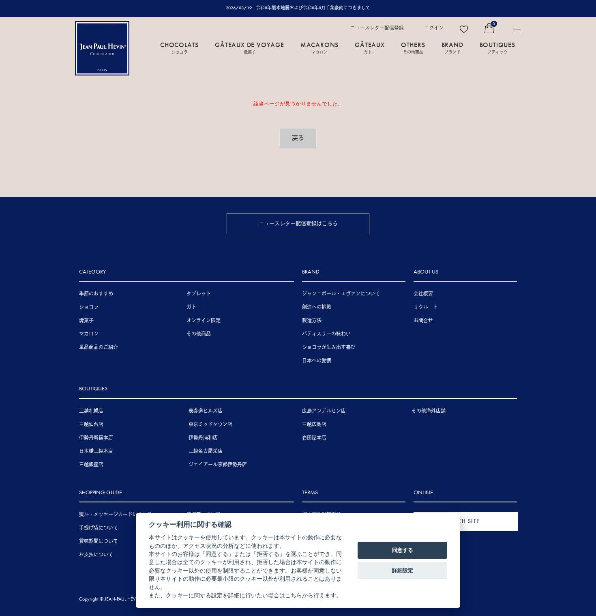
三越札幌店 (91, 411)
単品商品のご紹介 (98, 347)
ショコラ (89, 307)
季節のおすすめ (96, 294)
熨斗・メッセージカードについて (115, 514)
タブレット (199, 294)
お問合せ (423, 320)
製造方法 (312, 320)
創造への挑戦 (316, 307)
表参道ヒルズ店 (206, 411)
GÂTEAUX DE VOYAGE (249, 47)
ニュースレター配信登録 (377, 28)
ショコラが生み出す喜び (329, 347)
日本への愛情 (316, 361)
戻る (298, 138)
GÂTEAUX (370, 47)
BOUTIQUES (497, 47)
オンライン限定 (204, 320)
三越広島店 (314, 424)
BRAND (452, 47)
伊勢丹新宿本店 (96, 438)
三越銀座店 (91, 464)
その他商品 (199, 334)
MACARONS (319, 47)
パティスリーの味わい (326, 334)
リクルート (426, 307)
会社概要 (423, 294)
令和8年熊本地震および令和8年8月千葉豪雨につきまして (313, 8)
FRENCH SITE (461, 521)
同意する (402, 550)
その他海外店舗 (429, 411)
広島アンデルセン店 (324, 411)
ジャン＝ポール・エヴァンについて (341, 294)
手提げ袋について (98, 528)
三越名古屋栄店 (206, 451)
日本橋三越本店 (96, 451)
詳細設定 (402, 570)
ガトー (194, 307)
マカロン (89, 334)
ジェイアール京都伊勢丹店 (218, 464)
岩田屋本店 (314, 438)
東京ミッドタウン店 (210, 424)
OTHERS (413, 47)
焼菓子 (86, 320)
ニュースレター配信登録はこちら (298, 223)
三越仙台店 (91, 424)
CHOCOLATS (179, 47)
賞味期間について (98, 541)
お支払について (96, 554)
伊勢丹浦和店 (203, 438)
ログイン (434, 28)
